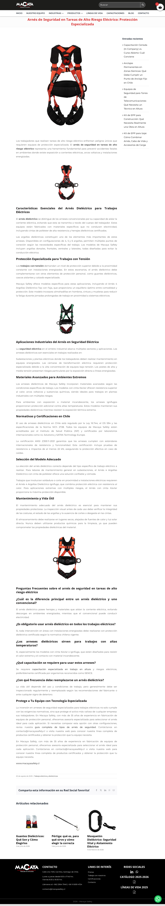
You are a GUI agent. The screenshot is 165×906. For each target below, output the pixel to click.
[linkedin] (131, 871)
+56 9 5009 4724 (75, 884)
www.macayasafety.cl (27, 763)
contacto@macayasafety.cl (53, 889)
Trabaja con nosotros (97, 875)
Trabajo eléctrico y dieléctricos (46, 776)
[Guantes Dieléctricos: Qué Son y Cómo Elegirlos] (31, 811)
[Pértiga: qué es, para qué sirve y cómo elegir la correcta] (67, 811)
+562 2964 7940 (60, 884)
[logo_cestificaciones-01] (25, 3)
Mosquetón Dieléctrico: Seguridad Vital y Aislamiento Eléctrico (101, 841)
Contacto (92, 882)
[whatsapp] (137, 871)
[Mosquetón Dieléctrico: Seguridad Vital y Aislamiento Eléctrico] (102, 811)
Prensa (91, 872)
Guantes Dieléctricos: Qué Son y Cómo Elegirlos (30, 839)
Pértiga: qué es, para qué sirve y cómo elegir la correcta (65, 839)
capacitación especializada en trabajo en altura (61, 669)
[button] (158, 899)
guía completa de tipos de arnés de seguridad (65, 727)
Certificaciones (94, 879)
